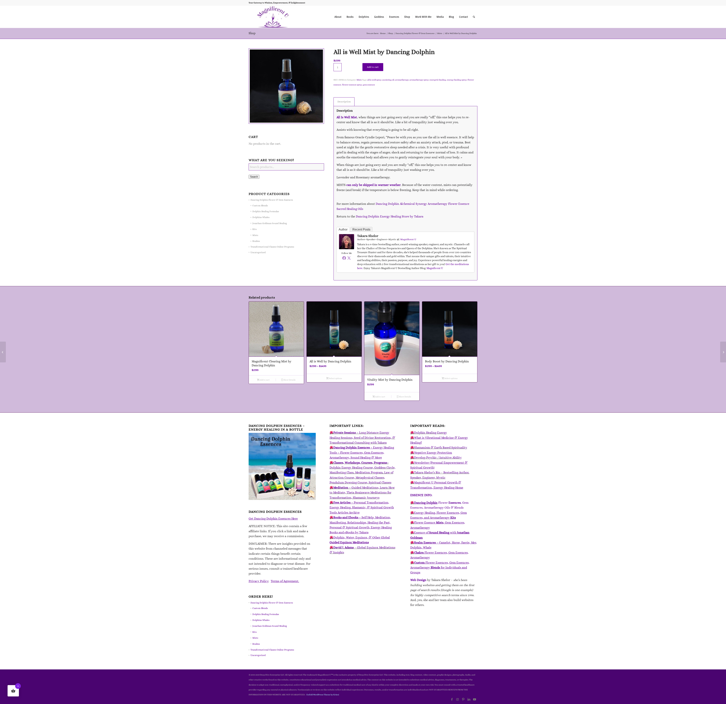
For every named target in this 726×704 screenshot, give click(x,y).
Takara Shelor (367, 236)
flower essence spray (352, 85)
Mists (255, 235)
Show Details (289, 380)
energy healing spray (457, 80)
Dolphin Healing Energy (430, 432)
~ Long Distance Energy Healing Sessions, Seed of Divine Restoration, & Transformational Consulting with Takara (362, 437)
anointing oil (388, 80)
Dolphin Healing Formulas (265, 211)
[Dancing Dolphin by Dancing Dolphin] (723, 352)
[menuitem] (338, 17)
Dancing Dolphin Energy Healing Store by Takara (389, 216)
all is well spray (374, 80)
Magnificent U (408, 239)
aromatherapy (402, 80)
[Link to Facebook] (452, 699)
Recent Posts (361, 229)
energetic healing (438, 80)
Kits (254, 229)
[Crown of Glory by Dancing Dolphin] (3, 352)
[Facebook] (344, 258)
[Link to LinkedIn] (469, 699)
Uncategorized (258, 252)
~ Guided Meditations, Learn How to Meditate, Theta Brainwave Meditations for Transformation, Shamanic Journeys (362, 492)
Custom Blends (260, 205)
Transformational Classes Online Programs (272, 246)
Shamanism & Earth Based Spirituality (440, 447)
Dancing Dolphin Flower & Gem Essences (272, 200)
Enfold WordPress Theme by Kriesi (322, 694)
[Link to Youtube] (474, 699)
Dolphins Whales (260, 217)
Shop (252, 33)
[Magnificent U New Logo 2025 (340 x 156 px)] (273, 17)
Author (343, 229)
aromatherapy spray (419, 80)
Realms (256, 241)
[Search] (473, 17)
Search (254, 176)
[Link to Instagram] (457, 699)
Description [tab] (344, 101)
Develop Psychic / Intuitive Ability (438, 457)
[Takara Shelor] (346, 248)
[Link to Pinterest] (463, 699)
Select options (335, 378)
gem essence (369, 85)
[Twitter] (349, 258)
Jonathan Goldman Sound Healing (269, 223)
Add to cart (373, 67)
